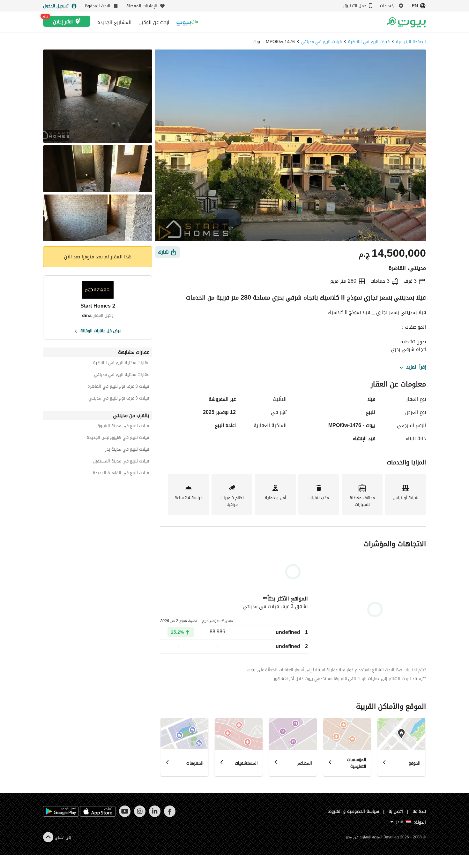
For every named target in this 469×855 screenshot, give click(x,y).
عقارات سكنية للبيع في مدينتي (121, 375)
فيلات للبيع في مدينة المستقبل (121, 462)
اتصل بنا (396, 811)
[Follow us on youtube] (124, 815)
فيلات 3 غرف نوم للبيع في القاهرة (118, 387)
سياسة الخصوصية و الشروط (353, 811)
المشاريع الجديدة (114, 22)
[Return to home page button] (406, 22)
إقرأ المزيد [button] (416, 367)
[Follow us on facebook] (169, 815)
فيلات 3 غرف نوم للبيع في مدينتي (118, 399)
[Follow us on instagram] (139, 815)
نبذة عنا (419, 811)
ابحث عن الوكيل (153, 22)
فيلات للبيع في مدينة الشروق (122, 427)
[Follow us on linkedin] (154, 815)
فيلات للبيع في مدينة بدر (127, 450)
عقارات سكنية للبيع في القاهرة (121, 363)
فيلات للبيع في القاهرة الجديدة (121, 473)
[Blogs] (187, 22)
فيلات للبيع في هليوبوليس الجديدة (118, 438)
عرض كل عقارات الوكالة (100, 330)
